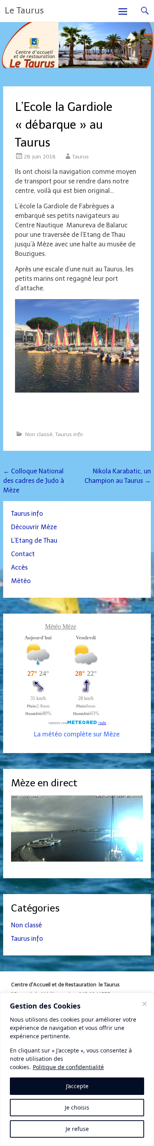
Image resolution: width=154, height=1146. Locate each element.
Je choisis (77, 1107)
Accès (19, 567)
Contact (23, 554)
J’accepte (77, 1086)
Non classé (39, 434)
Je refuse (77, 1129)
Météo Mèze (60, 626)
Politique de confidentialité (68, 1067)
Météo (21, 581)
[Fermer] (144, 1004)
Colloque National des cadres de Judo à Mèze (33, 480)
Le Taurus (24, 10)
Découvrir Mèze (34, 527)
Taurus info (69, 434)
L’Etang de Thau (34, 540)
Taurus (80, 156)
